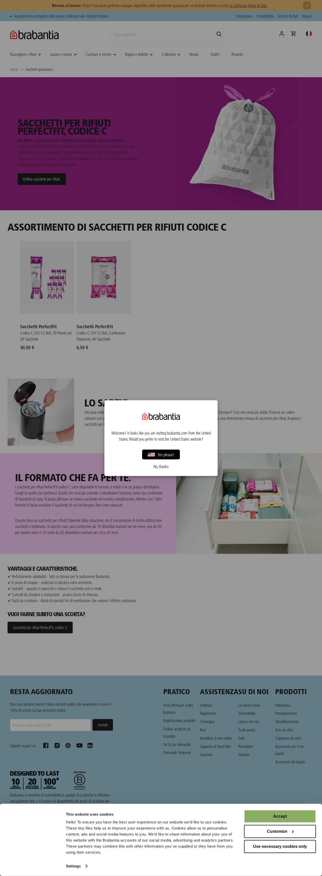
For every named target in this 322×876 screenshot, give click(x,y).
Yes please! (165, 454)
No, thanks (161, 466)
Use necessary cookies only (280, 846)
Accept (280, 816)
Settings (73, 866)
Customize (277, 831)
